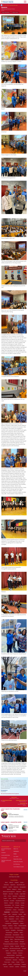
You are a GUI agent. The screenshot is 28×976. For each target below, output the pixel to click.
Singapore (8, 953)
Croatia (5, 898)
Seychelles (13, 950)
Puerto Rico (22, 943)
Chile (5, 896)
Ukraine (10, 964)
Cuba (10, 898)
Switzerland (8, 959)
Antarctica (6, 884)
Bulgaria (5, 893)
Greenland (20, 909)
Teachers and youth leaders (6, 861)
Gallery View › (15, 12)
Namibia (16, 932)
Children (3, 852)
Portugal (22, 941)
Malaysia (4, 925)
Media (15, 854)
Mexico (11, 928)
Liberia (7, 921)
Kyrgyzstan (11, 918)
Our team (15, 856)
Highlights (16, 851)
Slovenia (20, 953)
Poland (16, 941)
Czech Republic (21, 898)
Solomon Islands (11, 955)
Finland (17, 905)
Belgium (14, 889)
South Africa (19, 955)
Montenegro (20, 930)
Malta (15, 925)
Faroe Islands (7, 905)
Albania (11, 882)
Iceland (5, 914)
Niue (22, 934)
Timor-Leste (7, 962)
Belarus (9, 889)
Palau (11, 939)
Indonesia (14, 914)
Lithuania (21, 921)
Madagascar (16, 923)
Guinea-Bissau (15, 912)
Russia (12, 946)
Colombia (14, 896)
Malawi (22, 923)
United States (17, 964)
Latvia (17, 918)
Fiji (13, 905)
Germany (17, 907)
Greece (15, 909)
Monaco (7, 930)
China (9, 896)
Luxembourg (8, 923)
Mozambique (9, 932)
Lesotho (22, 918)
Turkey (18, 962)
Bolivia (20, 889)
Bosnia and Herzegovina (9, 891)
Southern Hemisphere (9, 957)
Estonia (6, 902)
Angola (22, 882)
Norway (7, 939)
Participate (4, 857)
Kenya (17, 916)
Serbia (7, 950)
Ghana (22, 907)
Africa (6, 882)
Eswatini (11, 902)
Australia (5, 887)
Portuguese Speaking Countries (10, 943)
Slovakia (15, 953)
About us (15, 848)
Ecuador (12, 900)
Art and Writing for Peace (6, 849)
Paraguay (7, 941)
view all (25, 809)
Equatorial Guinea (20, 900)
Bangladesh (23, 887)
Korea (5, 918)
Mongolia (13, 930)
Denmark (6, 900)
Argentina (12, 884)
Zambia (17, 966)
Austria (10, 887)
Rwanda (17, 946)
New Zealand (16, 934)
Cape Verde (23, 893)
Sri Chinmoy (16, 864)
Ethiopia (17, 902)
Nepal (21, 932)
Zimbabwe (23, 966)
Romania (6, 946)
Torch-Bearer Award (18, 866)
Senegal (24, 948)
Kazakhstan (12, 916)
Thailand (21, 959)
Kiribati (22, 916)
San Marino (5, 948)
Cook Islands (22, 896)
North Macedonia (20, 937)
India (9, 914)
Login (24, 971)
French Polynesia (9, 907)
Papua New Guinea (19, 939)
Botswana (18, 891)
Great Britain (8, 909)
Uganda (5, 964)
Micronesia (17, 928)
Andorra (17, 882)
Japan (5, 916)
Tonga (13, 962)
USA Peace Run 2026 (14, 876)
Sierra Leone (20, 950)
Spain (17, 957)
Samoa (22, 946)
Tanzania (15, 959)
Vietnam (11, 966)
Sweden (23, 957)
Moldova (23, 928)
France (22, 905)
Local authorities (5, 855)
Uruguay (24, 964)
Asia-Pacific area (21, 884)
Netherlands (8, 934)
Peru (12, 941)
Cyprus (14, 898)
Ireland (20, 914)
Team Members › (6, 12)
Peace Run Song (17, 859)
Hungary (22, 912)
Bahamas (16, 887)
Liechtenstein (13, 921)
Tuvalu (22, 962)
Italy (25, 914)
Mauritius (5, 928)
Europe (23, 902)
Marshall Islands (22, 925)
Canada (16, 893)
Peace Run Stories (18, 861)
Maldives (10, 925)
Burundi (11, 893)
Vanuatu (6, 966)
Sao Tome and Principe (15, 948)
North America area (9, 937)
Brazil (24, 891)
